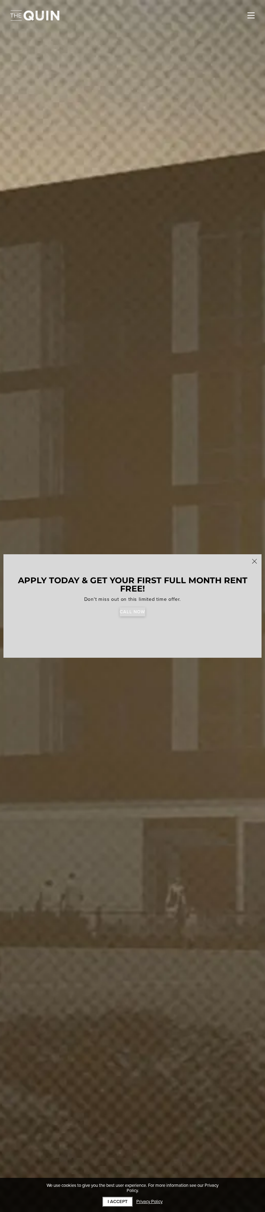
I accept (118, 1201)
